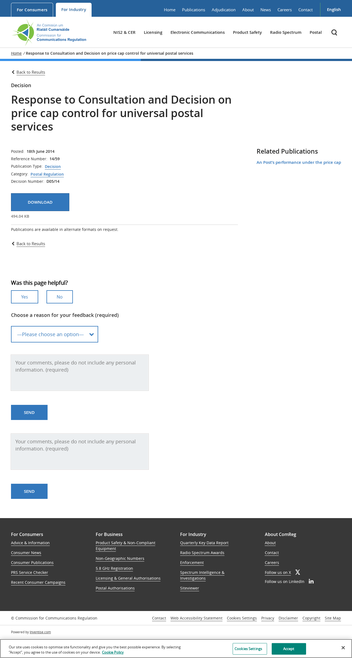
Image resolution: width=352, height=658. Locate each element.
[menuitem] (32, 10)
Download (40, 202)
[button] (335, 32)
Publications (193, 9)
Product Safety (247, 32)
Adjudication (224, 9)
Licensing (153, 32)
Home (169, 9)
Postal (316, 32)
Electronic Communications (197, 32)
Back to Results (30, 72)
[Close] (343, 648)
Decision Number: (27, 181)
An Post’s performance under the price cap (299, 162)
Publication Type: (27, 166)
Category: (19, 174)
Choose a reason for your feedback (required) (65, 315)
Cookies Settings (242, 618)
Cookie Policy (113, 652)
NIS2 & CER (124, 32)
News (265, 9)
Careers (284, 9)
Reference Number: (29, 158)
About (248, 9)
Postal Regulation (47, 174)
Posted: (17, 151)
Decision (53, 166)
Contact (305, 9)
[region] (176, 648)
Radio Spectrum (285, 32)
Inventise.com (40, 632)
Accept (289, 648)
